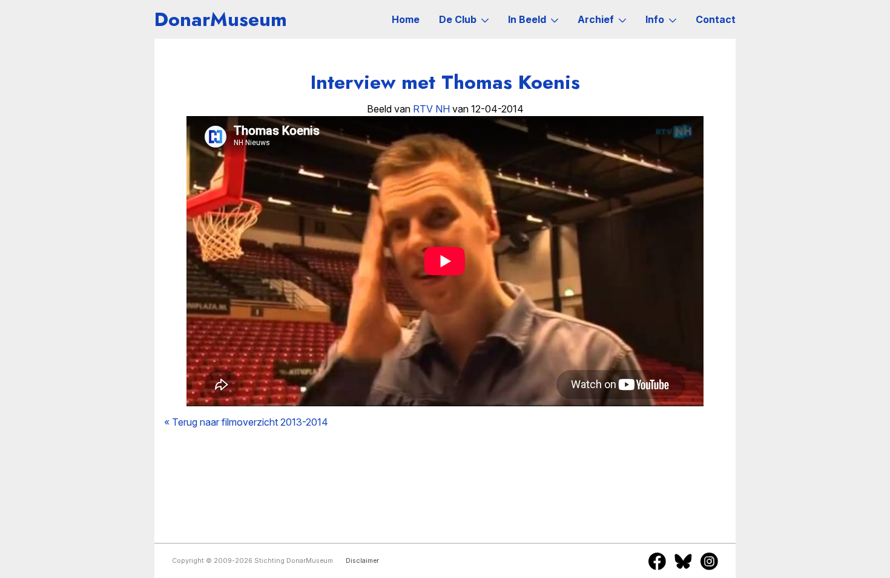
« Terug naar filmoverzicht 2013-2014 (246, 422)
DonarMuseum (220, 19)
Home (406, 19)
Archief (596, 19)
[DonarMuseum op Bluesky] (683, 561)
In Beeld (527, 19)
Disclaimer (362, 561)
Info (654, 19)
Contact (716, 19)
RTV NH (431, 109)
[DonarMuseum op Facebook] (657, 561)
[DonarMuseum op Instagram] (709, 561)
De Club (457, 19)
